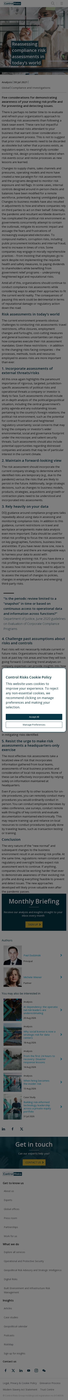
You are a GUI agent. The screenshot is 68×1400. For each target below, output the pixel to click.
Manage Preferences (34, 724)
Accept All (34, 716)
